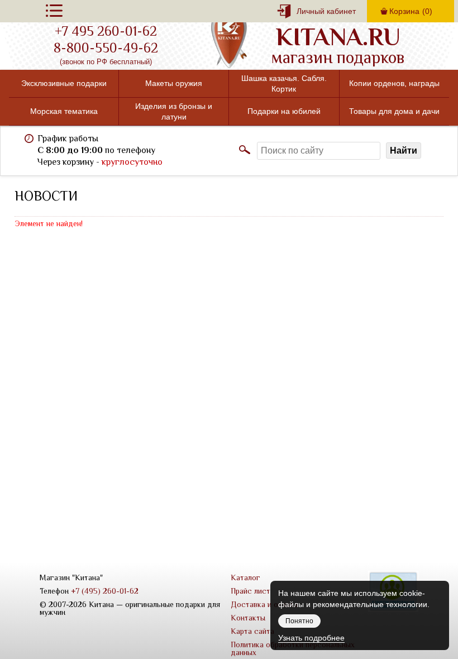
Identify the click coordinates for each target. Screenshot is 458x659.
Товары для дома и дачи (394, 111)
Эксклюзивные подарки (64, 83)
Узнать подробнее (311, 637)
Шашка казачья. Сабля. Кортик (284, 83)
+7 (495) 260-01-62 (105, 590)
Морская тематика (64, 111)
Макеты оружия (173, 83)
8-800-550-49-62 (106, 48)
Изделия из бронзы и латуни (173, 111)
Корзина (410, 11)
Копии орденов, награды (394, 83)
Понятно (299, 621)
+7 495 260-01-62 (106, 31)
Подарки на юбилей (284, 111)
